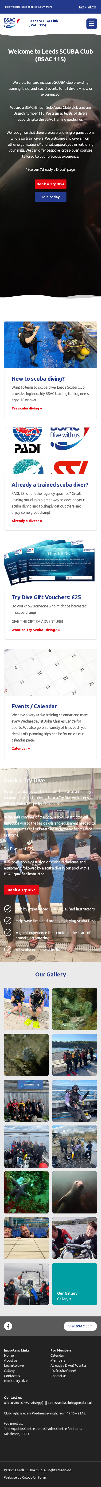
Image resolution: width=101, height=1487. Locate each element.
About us (10, 1360)
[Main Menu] (91, 23)
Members (57, 1360)
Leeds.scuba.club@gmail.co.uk (70, 1403)
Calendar (57, 1355)
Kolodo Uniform (34, 1477)
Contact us (12, 1376)
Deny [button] (82, 6)
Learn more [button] (45, 6)
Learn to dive (14, 1365)
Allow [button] (92, 6)
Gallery (9, 1371)
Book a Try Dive (15, 1381)
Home (9, 1355)
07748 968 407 (14, 1403)
